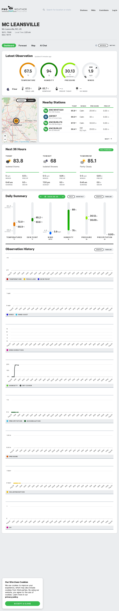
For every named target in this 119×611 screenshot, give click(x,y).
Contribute (104, 10)
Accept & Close (22, 604)
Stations (84, 10)
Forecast (23, 46)
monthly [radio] (80, 196)
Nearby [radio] (31, 100)
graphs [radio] (99, 196)
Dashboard (9, 46)
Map (33, 46)
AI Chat (43, 46)
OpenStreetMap (24, 141)
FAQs (93, 10)
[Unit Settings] (96, 45)
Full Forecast (106, 149)
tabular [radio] (108, 196)
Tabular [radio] (108, 249)
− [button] (5, 139)
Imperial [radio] (103, 45)
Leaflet (16, 141)
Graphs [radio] (99, 249)
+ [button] (5, 135)
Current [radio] (21, 100)
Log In (114, 10)
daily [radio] (71, 196)
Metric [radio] (112, 45)
